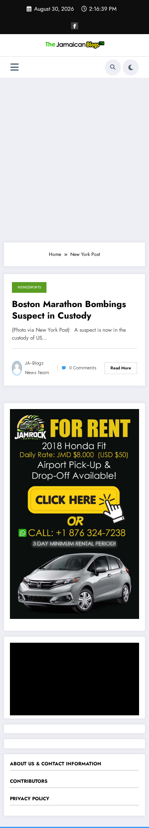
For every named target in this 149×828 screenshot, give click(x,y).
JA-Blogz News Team (37, 368)
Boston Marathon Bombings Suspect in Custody (69, 310)
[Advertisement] (74, 160)
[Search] (113, 67)
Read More (120, 368)
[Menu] (14, 67)
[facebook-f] (74, 25)
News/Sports (29, 287)
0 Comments (83, 368)
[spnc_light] (131, 67)
